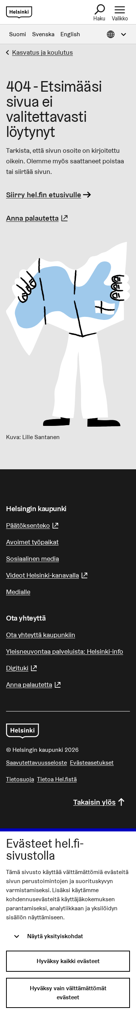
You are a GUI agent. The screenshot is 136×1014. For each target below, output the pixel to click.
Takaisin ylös (94, 802)
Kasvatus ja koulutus (42, 52)
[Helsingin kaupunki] (22, 731)
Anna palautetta (38, 218)
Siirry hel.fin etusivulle (43, 195)
